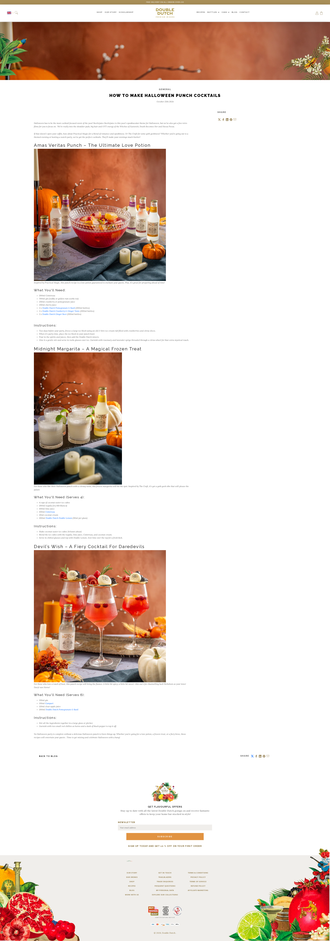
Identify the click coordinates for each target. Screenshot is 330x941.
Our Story (132, 873)
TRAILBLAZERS (164, 877)
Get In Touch (164, 873)
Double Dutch (169, 933)
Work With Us (132, 895)
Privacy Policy (198, 877)
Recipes (132, 886)
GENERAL (165, 89)
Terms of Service (198, 881)
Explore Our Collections (165, 895)
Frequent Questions (165, 886)
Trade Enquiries (165, 881)
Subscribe (165, 836)
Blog (131, 890)
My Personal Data (165, 890)
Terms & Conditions (198, 873)
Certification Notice (165, 917)
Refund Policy (198, 886)
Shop (131, 881)
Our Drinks (132, 877)
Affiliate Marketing (198, 890)
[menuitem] (99, 13)
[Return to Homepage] (165, 13)
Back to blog (48, 756)
